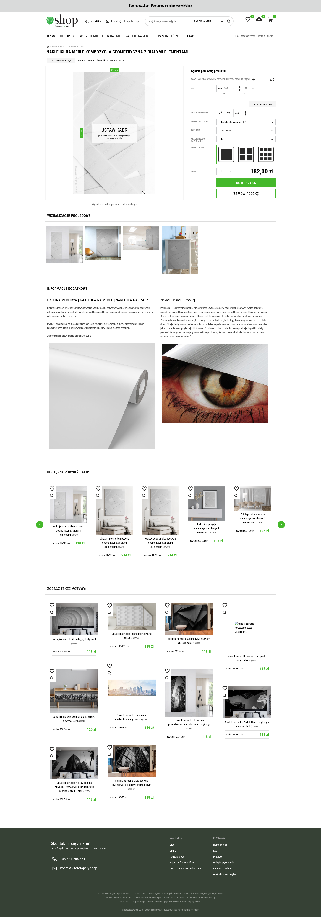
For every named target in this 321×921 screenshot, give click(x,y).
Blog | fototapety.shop (245, 36)
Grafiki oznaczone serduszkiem (186, 868)
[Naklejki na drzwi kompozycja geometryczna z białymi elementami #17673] (68, 504)
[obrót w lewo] (228, 113)
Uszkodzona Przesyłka (224, 874)
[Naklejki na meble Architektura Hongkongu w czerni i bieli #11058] (247, 702)
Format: (195, 88)
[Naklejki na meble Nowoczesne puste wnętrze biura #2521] (247, 628)
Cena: (194, 171)
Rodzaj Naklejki (199, 121)
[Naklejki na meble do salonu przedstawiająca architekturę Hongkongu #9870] (189, 693)
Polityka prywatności (223, 862)
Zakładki (195, 130)
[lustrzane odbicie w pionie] (245, 113)
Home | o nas (220, 844)
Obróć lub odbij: (199, 112)
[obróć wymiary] (272, 79)
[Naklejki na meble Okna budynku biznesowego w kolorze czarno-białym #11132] (132, 761)
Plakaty (189, 36)
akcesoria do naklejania (198, 140)
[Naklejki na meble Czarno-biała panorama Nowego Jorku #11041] (74, 691)
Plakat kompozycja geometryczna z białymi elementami (206, 528)
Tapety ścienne (88, 36)
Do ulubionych (58, 60)
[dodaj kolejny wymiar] (224, 79)
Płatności (218, 856)
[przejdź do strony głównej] (62, 20)
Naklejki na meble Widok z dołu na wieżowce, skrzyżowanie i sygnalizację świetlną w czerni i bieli (74, 786)
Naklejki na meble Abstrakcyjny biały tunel (74, 639)
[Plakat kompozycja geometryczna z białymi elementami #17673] (206, 503)
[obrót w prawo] (220, 113)
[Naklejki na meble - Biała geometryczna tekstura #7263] (132, 616)
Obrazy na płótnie (167, 36)
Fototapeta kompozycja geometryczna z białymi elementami (252, 518)
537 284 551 (96, 21)
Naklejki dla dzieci (79, 47)
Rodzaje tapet (177, 856)
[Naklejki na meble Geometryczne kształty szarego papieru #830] (189, 619)
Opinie (270, 36)
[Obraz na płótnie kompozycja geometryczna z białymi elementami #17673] (114, 510)
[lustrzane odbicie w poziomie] (237, 113)
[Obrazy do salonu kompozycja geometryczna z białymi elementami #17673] (160, 510)
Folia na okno (112, 36)
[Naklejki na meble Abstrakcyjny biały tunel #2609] (74, 619)
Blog (172, 844)
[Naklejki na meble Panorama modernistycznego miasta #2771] (132, 688)
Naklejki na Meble (138, 36)
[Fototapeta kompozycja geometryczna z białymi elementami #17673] (252, 498)
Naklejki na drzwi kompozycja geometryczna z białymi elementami (68, 530)
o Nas (51, 36)
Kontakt (261, 36)
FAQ (215, 850)
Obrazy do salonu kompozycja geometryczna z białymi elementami (160, 542)
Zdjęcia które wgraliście (182, 862)
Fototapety (66, 36)
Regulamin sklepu (222, 868)
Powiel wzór (197, 147)
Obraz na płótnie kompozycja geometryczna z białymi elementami (114, 542)
